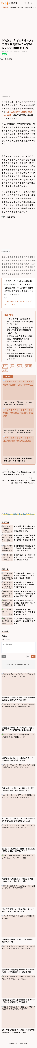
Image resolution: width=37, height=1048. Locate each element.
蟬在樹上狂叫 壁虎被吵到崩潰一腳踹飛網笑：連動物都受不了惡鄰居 (20, 356)
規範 (4, 657)
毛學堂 (5, 366)
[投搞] (28, 3)
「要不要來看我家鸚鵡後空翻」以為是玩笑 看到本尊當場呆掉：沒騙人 (20, 321)
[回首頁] (9, 3)
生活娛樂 (12, 7)
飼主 (12, 366)
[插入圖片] (28, 656)
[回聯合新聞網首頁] (5, 3)
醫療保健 (20, 7)
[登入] (31, 3)
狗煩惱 (19, 366)
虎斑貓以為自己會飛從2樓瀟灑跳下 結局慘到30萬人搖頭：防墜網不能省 (19, 339)
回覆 (33, 657)
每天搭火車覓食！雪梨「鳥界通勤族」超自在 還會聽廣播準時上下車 (20, 347)
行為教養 (5, 7)
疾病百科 (28, 7)
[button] (25, 3)
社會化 (5, 370)
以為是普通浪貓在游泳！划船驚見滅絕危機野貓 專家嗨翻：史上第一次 (20, 330)
